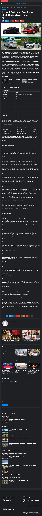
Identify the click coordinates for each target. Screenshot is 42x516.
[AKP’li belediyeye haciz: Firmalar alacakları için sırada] (5, 462)
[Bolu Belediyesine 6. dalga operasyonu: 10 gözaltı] (5, 431)
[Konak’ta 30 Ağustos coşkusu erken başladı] (5, 421)
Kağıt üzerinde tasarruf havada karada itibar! (11, 477)
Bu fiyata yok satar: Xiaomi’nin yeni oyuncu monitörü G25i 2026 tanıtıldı (7, 371)
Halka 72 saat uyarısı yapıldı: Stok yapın (16, 456)
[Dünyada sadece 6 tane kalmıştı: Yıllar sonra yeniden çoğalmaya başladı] (5, 445)
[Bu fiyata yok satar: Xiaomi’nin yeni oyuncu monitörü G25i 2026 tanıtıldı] (8, 366)
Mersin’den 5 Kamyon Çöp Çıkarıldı (8, 413)
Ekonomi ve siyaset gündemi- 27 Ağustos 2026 (11, 474)
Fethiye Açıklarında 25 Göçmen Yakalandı (10, 447)
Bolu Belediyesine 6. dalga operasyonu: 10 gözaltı (18, 429)
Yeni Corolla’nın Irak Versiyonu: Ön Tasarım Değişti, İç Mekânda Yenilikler (7, 350)
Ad (3, 394)
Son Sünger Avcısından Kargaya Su (15, 470)
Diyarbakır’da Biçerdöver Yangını (8, 426)
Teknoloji (8, 7)
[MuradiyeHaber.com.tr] (21, 3)
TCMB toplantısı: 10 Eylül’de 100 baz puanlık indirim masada (13, 423)
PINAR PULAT (12, 321)
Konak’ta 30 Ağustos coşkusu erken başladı (17, 419)
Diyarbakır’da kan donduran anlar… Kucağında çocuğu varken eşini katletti (23, 465)
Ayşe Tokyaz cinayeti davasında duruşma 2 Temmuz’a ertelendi (14, 453)
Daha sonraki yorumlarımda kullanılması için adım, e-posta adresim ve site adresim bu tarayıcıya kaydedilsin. (21, 401)
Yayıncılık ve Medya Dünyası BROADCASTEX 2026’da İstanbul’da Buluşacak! (33, 371)
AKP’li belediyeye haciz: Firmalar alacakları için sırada (19, 460)
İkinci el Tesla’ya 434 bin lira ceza (20, 371)
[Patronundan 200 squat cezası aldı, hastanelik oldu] (5, 482)
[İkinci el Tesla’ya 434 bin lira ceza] (21, 366)
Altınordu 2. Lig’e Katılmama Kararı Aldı (16, 434)
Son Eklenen (21, 409)
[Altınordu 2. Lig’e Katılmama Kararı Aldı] (5, 435)
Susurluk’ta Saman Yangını (7, 416)
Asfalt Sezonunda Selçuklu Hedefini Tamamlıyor (11, 450)
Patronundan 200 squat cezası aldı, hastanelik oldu (18, 480)
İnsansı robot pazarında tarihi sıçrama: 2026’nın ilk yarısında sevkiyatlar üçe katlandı (21, 357)
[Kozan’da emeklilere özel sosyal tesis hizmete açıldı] (5, 440)
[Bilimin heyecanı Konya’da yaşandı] (24, 81)
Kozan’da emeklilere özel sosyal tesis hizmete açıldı (18, 438)
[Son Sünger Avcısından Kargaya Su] (5, 471)
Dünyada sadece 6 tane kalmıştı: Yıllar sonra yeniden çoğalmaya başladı (22, 443)
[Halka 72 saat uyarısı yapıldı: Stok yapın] (5, 458)
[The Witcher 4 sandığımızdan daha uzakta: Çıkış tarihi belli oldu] (5, 81)
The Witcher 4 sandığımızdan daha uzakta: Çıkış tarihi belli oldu (14, 81)
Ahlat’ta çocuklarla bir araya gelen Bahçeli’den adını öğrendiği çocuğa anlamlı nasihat (18, 484)
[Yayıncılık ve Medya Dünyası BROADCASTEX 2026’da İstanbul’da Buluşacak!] (34, 366)
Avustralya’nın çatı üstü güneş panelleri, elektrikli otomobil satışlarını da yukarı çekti (33, 358)
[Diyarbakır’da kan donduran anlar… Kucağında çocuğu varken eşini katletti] (5, 467)
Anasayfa (4, 7)
